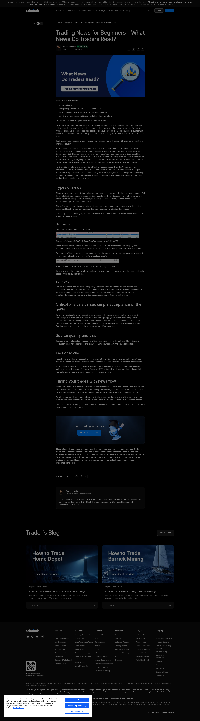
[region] (48, 706)
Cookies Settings (77, 711)
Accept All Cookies (77, 700)
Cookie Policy (18, 708)
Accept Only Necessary (77, 706)
